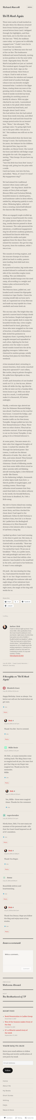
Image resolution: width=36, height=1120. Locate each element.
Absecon (5, 665)
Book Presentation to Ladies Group (18, 1016)
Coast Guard (17, 663)
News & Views (8, 1110)
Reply (5, 712)
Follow (7, 1070)
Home (5, 1081)
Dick (10, 721)
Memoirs (24, 663)
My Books (7, 1091)
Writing (6, 1100)
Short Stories (8, 1095)
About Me (7, 1086)
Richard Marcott (11, 7)
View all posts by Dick (17, 656)
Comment (26, 968)
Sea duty (12, 665)
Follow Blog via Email (13, 1046)
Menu (30, 7)
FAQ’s (5, 1105)
